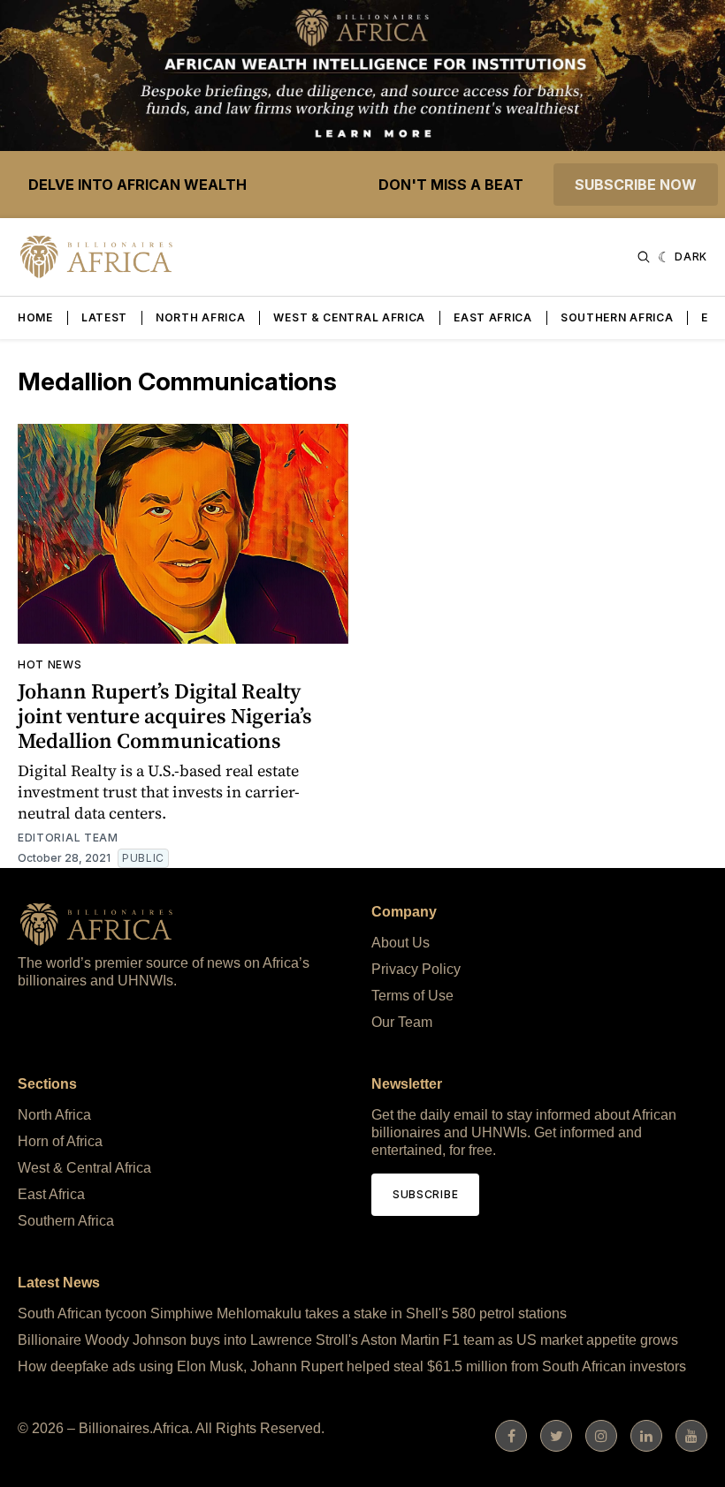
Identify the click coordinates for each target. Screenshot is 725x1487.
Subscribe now (636, 184)
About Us (400, 942)
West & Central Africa (349, 317)
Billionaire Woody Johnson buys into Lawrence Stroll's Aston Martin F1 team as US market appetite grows (348, 1339)
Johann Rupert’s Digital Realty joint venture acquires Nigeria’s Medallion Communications (165, 715)
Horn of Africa (60, 1141)
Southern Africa (617, 317)
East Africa (493, 317)
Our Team (401, 1022)
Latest (104, 317)
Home (35, 317)
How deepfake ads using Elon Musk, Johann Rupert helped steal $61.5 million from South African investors (352, 1366)
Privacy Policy (416, 969)
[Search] (644, 257)
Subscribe (425, 1194)
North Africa (200, 317)
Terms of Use (412, 995)
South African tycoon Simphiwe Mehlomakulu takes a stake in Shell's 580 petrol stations (292, 1313)
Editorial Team (68, 837)
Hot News (50, 664)
